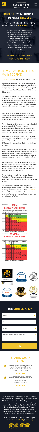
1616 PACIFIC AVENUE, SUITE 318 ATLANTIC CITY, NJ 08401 (20, 369)
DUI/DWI (19, 88)
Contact (32, 190)
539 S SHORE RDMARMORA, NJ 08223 (20, 381)
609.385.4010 (21, 4)
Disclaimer (15, 420)
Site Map (21, 420)
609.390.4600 (20, 385)
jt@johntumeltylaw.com (21, 7)
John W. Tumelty (9, 79)
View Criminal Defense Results (19, 55)
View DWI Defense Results (19, 59)
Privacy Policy (29, 420)
